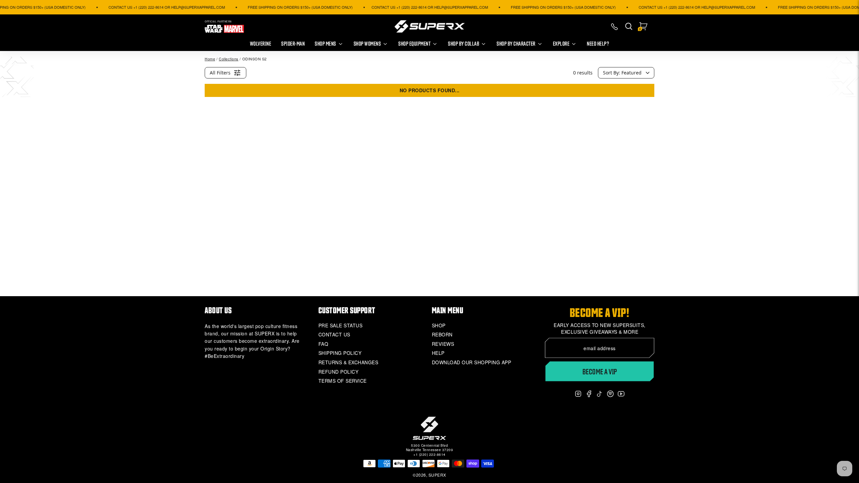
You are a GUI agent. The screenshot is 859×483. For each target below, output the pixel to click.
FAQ (323, 344)
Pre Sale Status (340, 325)
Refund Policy (338, 372)
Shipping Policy (340, 353)
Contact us (334, 334)
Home (210, 58)
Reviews (443, 344)
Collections (229, 58)
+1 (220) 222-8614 (429, 454)
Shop (439, 325)
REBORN (442, 334)
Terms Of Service (342, 381)
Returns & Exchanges (348, 362)
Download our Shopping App (471, 362)
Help (438, 353)
